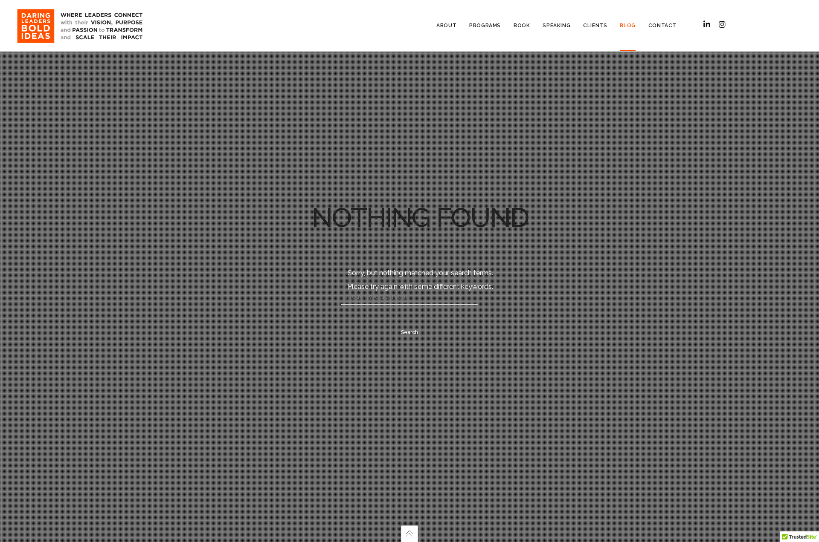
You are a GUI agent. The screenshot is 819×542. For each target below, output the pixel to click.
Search (409, 332)
